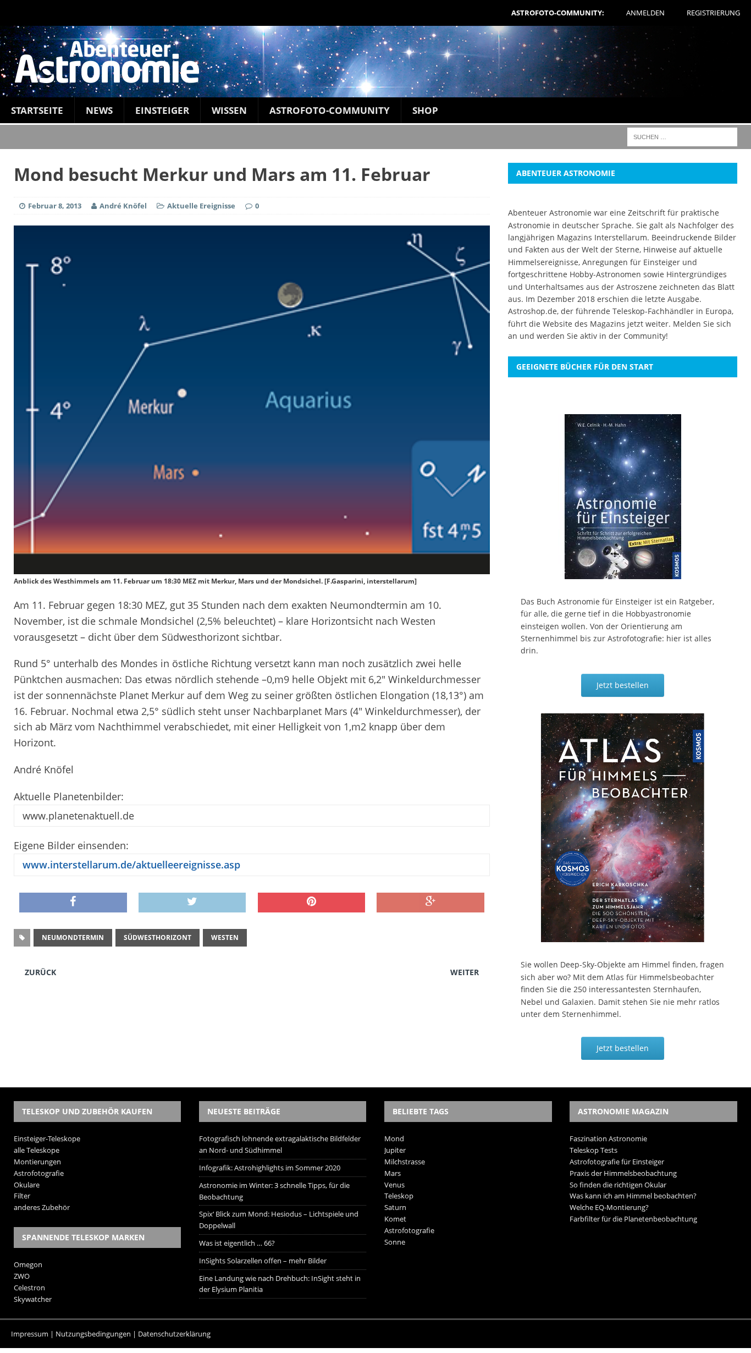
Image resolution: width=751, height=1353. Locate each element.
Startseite (37, 110)
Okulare (27, 1185)
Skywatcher (33, 1299)
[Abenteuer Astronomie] (375, 61)
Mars (392, 1173)
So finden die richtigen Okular (618, 1185)
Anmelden (645, 13)
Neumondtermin (73, 937)
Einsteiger (162, 110)
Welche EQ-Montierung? (609, 1207)
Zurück (40, 972)
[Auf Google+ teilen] (430, 902)
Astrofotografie (39, 1173)
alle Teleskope (36, 1150)
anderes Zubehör (42, 1207)
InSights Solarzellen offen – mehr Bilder (263, 1261)
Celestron (29, 1287)
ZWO (22, 1276)
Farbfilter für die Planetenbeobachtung (633, 1219)
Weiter (464, 972)
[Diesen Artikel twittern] (192, 902)
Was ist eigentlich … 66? (237, 1243)
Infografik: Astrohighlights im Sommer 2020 (269, 1168)
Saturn (395, 1207)
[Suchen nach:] (682, 136)
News (99, 110)
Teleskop (398, 1196)
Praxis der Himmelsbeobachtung (623, 1173)
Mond (394, 1138)
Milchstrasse (404, 1162)
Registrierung (713, 13)
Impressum (29, 1334)
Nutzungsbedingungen (93, 1334)
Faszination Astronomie (608, 1138)
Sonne (394, 1242)
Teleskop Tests (593, 1150)
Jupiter (395, 1150)
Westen (225, 937)
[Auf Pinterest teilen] (312, 902)
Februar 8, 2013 (54, 206)
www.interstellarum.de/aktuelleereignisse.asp (130, 864)
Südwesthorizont (157, 937)
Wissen (229, 110)
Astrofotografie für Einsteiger (617, 1162)
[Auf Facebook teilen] (73, 902)
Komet (395, 1219)
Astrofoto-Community (329, 110)
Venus (394, 1185)
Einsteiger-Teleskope (47, 1138)
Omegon (28, 1264)
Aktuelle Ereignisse (201, 206)
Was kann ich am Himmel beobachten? (633, 1196)
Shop (425, 110)
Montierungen (37, 1162)
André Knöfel (123, 206)
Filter (22, 1196)
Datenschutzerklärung (174, 1334)
